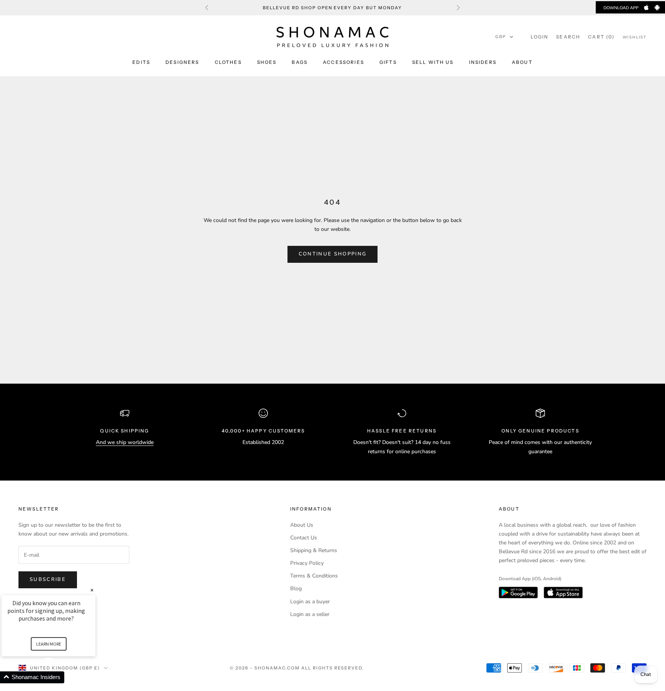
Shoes (267, 62)
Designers (182, 62)
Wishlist (635, 37)
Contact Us (303, 537)
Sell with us (433, 62)
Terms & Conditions (314, 575)
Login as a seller (309, 614)
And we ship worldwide (125, 442)
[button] (504, 37)
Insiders (482, 62)
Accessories (343, 62)
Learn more (48, 644)
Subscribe (48, 579)
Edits (141, 62)
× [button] (92, 590)
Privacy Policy (307, 563)
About (522, 62)
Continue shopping (333, 253)
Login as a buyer (310, 601)
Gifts (388, 62)
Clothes (228, 62)
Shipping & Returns (313, 550)
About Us (301, 525)
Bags (299, 62)
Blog (296, 588)
